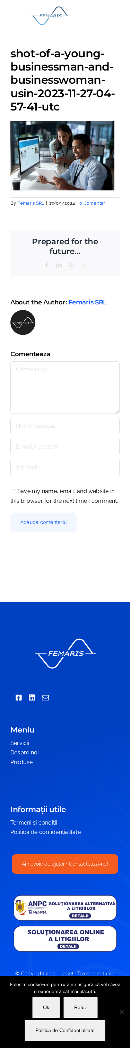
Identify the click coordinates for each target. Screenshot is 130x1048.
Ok (46, 1007)
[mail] (45, 697)
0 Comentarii (93, 203)
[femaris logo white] (65, 639)
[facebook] (19, 697)
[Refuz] (121, 1011)
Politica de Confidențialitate (65, 1030)
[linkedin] (32, 697)
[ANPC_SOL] (65, 927)
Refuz (80, 1007)
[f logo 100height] (50, 8)
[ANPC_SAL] (65, 897)
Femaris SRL (31, 203)
